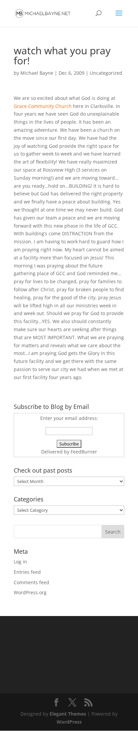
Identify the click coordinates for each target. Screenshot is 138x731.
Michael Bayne (36, 73)
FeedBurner (84, 451)
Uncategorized (106, 73)
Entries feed (27, 572)
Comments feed (31, 582)
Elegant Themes (68, 714)
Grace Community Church (43, 106)
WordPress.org (30, 592)
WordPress (69, 722)
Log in (20, 561)
